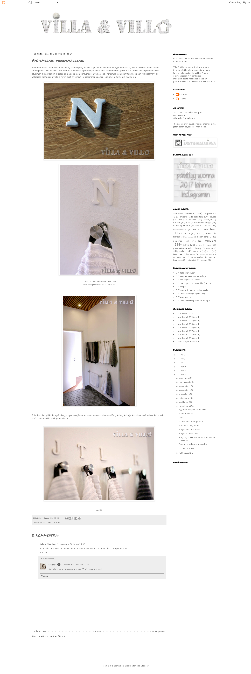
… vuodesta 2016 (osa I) (187, 324)
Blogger (145, 665)
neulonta (177, 240)
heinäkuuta (184, 398)
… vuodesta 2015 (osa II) (188, 320)
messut (190, 237)
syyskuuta (184, 390)
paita (186, 245)
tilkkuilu (191, 254)
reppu (200, 248)
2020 (179, 354)
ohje (193, 240)
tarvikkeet (178, 254)
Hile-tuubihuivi (185, 413)
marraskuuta (185, 381)
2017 (179, 362)
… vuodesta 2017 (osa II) (188, 334)
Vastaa (43, 552)
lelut (198, 233)
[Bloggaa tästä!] (69, 518)
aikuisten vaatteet (184, 213)
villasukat (192, 260)
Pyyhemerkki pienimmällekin (192, 409)
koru (210, 225)
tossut (202, 254)
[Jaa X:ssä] (73, 518)
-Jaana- (52, 564)
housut (176, 222)
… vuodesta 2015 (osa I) (187, 317)
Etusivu (98, 631)
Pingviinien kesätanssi (189, 429)
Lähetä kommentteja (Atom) (51, 636)
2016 (179, 366)
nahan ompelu (204, 236)
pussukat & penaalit (182, 248)
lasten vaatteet (204, 229)
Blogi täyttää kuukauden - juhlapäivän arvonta (196, 438)
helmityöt (208, 219)
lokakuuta (184, 386)
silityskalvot (179, 251)
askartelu (47, 522)
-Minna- (183, 99)
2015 (179, 370)
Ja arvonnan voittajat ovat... (191, 421)
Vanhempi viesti (157, 631)
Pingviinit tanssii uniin (188, 433)
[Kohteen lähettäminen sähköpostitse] (66, 518)
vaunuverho (197, 257)
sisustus (56, 522)
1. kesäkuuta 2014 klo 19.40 (75, 564)
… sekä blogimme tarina (187, 341)
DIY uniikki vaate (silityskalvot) (190, 293)
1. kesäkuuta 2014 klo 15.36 (71, 544)
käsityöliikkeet (179, 229)
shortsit (209, 248)
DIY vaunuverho (183, 297)
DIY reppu (181, 286)
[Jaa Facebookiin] (76, 518)
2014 (179, 374)
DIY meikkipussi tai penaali (188, 279)
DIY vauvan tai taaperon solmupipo (193, 300)
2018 (179, 358)
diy (180, 219)
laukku (187, 233)
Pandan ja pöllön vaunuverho (192, 443)
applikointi (210, 213)
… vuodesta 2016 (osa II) (188, 327)
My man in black (186, 447)
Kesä (180, 417)
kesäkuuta (184, 401)
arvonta (183, 216)
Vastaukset (48, 558)
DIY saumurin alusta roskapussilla (192, 290)
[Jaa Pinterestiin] (79, 518)
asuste (213, 216)
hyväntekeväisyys (202, 222)
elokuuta (183, 393)
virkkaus (203, 259)
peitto (199, 245)
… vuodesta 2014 (184, 313)
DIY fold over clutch (185, 272)
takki (209, 251)
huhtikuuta (184, 452)
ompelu (210, 240)
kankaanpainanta (181, 225)
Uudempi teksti (40, 631)
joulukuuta (184, 378)
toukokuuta (184, 406)
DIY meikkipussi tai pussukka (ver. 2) (193, 283)
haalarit (192, 219)
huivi (188, 222)
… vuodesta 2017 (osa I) (187, 331)
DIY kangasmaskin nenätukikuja (191, 276)
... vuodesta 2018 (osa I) (187, 338)
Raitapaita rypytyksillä (188, 425)
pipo (208, 244)
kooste (198, 225)
